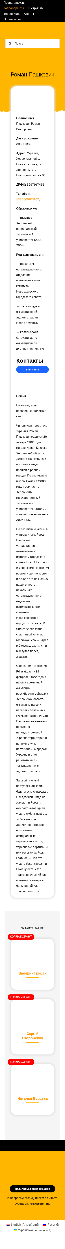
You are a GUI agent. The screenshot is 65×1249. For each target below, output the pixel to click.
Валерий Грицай (33, 973)
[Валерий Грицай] (32, 948)
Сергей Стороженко (32, 1035)
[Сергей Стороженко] (32, 1008)
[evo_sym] (32, 1163)
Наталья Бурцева (33, 1098)
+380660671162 (27, 199)
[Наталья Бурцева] (32, 1073)
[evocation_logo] (18, 31)
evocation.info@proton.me (33, 1203)
